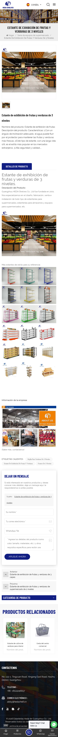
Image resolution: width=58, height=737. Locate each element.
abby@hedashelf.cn (17, 701)
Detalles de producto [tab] (17, 166)
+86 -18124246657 (16, 691)
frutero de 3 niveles (44, 464)
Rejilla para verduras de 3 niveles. (39, 459)
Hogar (12, 35)
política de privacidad (18, 726)
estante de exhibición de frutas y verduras (18, 464)
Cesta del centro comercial (43, 645)
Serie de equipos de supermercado (33, 35)
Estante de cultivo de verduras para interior (15, 645)
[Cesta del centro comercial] (42, 630)
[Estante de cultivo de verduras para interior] (15, 630)
